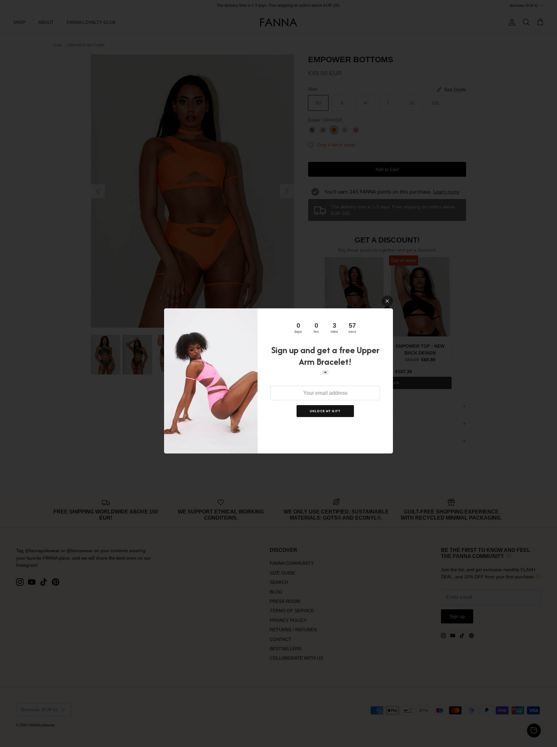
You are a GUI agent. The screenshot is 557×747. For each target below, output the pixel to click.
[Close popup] (387, 301)
